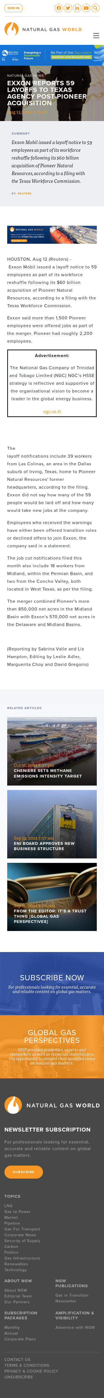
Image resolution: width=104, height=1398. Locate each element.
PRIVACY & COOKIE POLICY (31, 1371)
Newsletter (66, 1301)
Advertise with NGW (75, 1327)
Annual (11, 1333)
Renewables (16, 1264)
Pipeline (13, 1223)
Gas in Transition (72, 1295)
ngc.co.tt (52, 411)
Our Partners (17, 1302)
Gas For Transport (22, 1229)
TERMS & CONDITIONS (26, 1365)
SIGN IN (13, 8)
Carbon (11, 1246)
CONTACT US (17, 1359)
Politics (11, 1252)
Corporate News (20, 1235)
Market (11, 1217)
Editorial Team (18, 1296)
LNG (8, 1206)
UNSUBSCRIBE (18, 1377)
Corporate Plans (20, 1339)
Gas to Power (17, 1211)
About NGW (15, 1290)
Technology (15, 1270)
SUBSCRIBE (24, 1172)
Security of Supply (22, 1240)
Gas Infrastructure (22, 1258)
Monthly (12, 1327)
